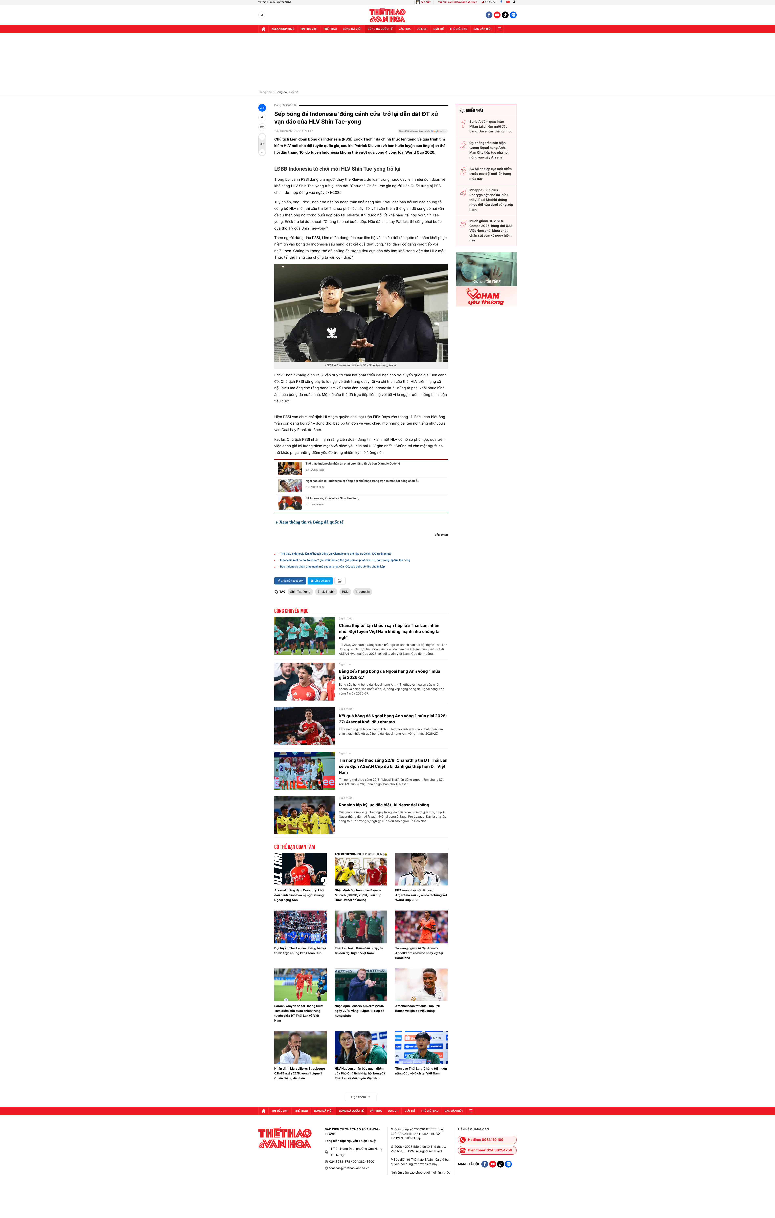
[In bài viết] (262, 127)
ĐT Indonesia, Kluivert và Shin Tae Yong (332, 498)
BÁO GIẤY (425, 2)
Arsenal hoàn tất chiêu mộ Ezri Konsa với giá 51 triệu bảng (417, 1008)
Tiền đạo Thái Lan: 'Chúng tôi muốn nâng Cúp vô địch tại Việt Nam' (421, 1071)
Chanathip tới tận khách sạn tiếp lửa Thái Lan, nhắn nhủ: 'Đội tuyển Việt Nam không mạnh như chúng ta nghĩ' (389, 631)
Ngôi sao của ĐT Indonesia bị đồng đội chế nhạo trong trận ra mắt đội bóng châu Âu (362, 481)
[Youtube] (508, 2)
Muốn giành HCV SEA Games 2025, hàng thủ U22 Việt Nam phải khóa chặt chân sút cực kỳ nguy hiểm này (490, 230)
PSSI (345, 592)
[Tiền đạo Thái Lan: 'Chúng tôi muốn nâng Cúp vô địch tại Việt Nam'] (421, 1047)
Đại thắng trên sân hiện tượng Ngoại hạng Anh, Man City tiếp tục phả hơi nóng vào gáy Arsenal (489, 150)
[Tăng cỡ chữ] (262, 137)
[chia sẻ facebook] (262, 117)
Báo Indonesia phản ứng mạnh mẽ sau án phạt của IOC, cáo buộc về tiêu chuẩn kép (332, 566)
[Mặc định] (262, 145)
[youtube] (497, 15)
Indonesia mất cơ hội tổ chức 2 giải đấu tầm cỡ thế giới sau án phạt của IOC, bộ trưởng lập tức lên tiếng (345, 560)
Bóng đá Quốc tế (287, 92)
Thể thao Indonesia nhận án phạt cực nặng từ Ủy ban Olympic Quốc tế (353, 463)
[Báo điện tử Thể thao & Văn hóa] (388, 15)
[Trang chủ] (263, 29)
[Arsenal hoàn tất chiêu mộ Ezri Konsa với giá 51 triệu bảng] (421, 984)
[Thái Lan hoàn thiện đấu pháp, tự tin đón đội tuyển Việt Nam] (361, 927)
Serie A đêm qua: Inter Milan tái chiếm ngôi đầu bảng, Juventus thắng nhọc (490, 126)
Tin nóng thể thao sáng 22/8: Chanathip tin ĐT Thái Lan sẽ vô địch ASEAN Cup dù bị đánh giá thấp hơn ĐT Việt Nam (393, 766)
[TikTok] (515, 2)
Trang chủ (265, 92)
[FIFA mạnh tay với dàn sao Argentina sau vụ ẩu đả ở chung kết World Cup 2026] (421, 869)
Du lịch (422, 29)
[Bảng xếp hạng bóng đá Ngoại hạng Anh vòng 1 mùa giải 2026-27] (304, 682)
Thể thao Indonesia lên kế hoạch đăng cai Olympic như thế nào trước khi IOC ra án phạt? (335, 553)
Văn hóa (405, 29)
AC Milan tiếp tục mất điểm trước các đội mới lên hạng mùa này (490, 173)
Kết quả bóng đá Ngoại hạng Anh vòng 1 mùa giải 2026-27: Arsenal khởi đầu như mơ (393, 718)
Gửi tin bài (490, 2)
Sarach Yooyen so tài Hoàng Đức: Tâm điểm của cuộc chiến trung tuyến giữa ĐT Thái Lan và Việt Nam (298, 1013)
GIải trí (438, 29)
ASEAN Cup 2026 (282, 29)
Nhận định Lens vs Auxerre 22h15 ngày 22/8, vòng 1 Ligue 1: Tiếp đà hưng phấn (359, 1011)
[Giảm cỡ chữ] (262, 152)
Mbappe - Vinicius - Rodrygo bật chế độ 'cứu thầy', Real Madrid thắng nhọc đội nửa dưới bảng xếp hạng (491, 199)
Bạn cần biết (482, 29)
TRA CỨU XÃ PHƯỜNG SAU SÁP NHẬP (457, 2)
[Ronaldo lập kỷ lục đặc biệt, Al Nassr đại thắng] (304, 815)
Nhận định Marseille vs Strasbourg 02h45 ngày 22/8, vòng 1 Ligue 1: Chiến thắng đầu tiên (299, 1073)
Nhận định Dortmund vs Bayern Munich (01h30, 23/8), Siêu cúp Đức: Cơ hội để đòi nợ (358, 895)
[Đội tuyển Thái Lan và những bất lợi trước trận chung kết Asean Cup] (300, 927)
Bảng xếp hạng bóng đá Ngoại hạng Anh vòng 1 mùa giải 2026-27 (389, 674)
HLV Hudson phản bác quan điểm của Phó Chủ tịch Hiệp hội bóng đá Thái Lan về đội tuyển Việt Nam (360, 1073)
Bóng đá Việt (352, 29)
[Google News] (422, 132)
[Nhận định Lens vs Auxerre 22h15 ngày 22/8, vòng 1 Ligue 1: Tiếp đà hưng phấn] (361, 984)
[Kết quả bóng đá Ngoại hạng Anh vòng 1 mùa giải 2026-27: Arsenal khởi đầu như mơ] (304, 726)
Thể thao (330, 29)
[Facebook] (501, 2)
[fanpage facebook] (489, 15)
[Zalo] (513, 15)
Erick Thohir (326, 592)
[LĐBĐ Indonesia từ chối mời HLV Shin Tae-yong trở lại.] (361, 313)
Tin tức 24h (308, 29)
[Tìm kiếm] (261, 15)
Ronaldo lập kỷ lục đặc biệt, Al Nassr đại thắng (384, 805)
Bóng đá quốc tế (380, 29)
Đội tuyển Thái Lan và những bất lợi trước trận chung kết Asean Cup (300, 950)
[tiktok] (505, 15)
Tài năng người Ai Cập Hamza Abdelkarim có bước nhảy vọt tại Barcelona (419, 953)
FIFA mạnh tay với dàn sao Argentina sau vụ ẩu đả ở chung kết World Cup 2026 (421, 895)
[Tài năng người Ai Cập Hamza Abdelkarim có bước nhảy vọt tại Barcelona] (421, 927)
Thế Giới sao (458, 29)
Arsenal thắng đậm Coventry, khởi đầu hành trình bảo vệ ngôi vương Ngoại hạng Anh (299, 895)
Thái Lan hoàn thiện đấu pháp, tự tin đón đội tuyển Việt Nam (359, 950)
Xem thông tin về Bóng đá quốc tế (311, 522)
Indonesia (363, 592)
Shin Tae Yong (300, 592)
